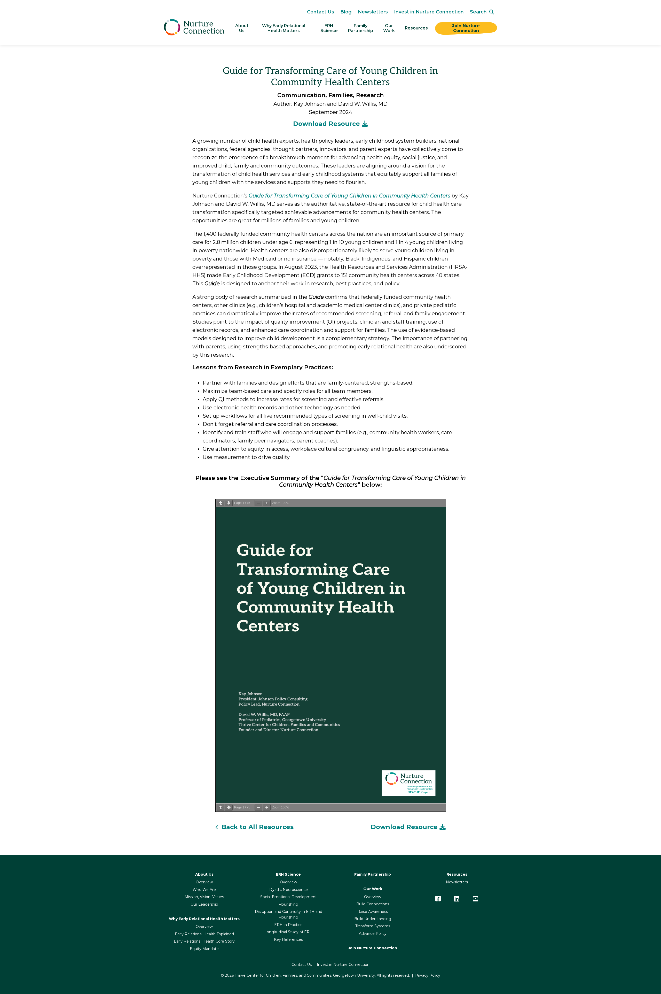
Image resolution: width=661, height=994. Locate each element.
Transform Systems (372, 926)
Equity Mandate (204, 948)
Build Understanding (372, 918)
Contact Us (320, 12)
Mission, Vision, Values (204, 896)
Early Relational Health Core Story (204, 941)
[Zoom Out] (258, 503)
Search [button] (478, 12)
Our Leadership (204, 904)
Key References (288, 939)
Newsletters (373, 12)
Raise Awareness (372, 911)
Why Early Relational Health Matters (284, 28)
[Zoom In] (267, 503)
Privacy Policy (427, 975)
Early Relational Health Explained (204, 934)
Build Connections (372, 904)
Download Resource (327, 123)
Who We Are (204, 889)
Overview (204, 882)
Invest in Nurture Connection (429, 12)
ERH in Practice (288, 924)
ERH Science (329, 28)
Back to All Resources (258, 827)
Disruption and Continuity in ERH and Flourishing (288, 914)
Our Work (389, 28)
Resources (416, 28)
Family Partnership (372, 874)
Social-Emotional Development (288, 896)
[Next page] (229, 503)
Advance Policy (373, 933)
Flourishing (288, 904)
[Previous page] (220, 503)
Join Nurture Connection (466, 28)
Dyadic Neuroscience (288, 889)
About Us (242, 28)
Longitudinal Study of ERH (288, 932)
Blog (346, 12)
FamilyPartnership (360, 28)
